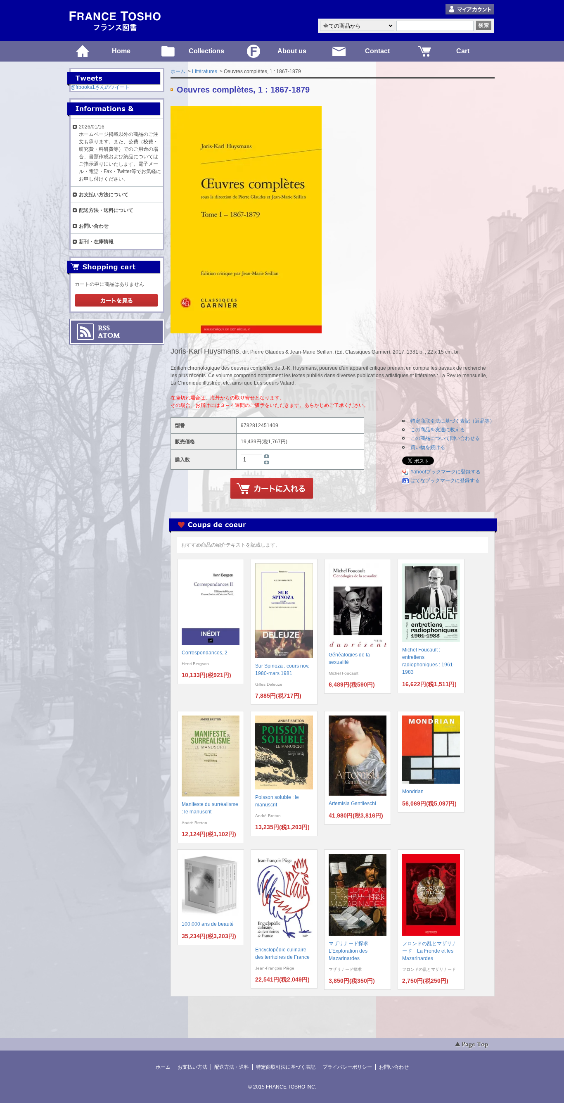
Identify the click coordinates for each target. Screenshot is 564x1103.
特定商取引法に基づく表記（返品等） (452, 421)
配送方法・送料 (231, 1067)
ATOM (109, 335)
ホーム (178, 71)
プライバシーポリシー (347, 1067)
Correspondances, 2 (204, 653)
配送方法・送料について (106, 210)
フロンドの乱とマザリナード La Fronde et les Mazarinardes (429, 951)
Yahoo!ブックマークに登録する (445, 472)
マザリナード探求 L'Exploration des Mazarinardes (351, 951)
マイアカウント (470, 9)
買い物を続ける (427, 447)
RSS (104, 328)
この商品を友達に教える (437, 430)
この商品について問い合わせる (445, 438)
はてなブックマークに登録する (445, 480)
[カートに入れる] (271, 488)
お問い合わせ (94, 226)
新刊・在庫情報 (96, 242)
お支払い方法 (192, 1067)
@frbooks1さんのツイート (100, 87)
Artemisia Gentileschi (352, 803)
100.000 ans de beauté (208, 924)
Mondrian (413, 791)
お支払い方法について (103, 194)
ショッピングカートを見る (116, 300)
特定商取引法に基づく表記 (285, 1067)
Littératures (204, 71)
